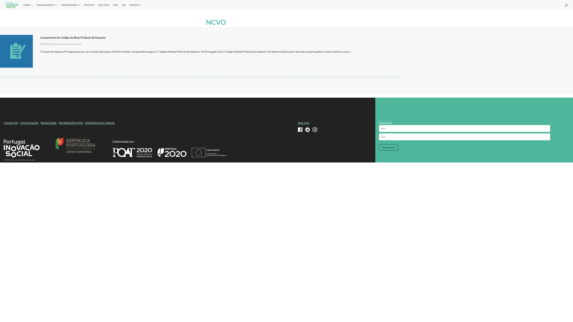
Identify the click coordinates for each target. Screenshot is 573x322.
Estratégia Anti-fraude (100, 122)
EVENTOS (134, 5)
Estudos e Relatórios (57, 44)
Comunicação (29, 122)
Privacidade (49, 122)
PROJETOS (89, 5)
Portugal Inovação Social (73, 44)
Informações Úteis (71, 122)
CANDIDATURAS (69, 5)
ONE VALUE (103, 5)
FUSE (115, 5)
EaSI (124, 5)
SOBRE (26, 5)
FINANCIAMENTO (45, 5)
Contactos (11, 122)
